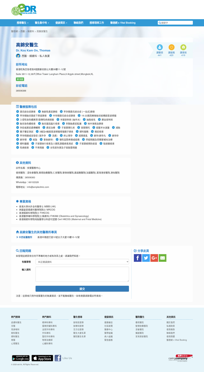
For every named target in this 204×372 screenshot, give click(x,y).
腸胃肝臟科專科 (49, 325)
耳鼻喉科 (15, 329)
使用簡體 (171, 336)
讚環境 (183, 54)
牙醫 (13, 325)
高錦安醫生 (42, 31)
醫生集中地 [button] (41, 22)
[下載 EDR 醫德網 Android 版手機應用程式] (21, 357)
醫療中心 (108, 329)
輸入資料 (26, 269)
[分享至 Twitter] (146, 258)
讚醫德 (159, 54)
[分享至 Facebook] (138, 258)
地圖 (21, 79)
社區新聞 (108, 325)
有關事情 (26, 261)
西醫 (22, 31)
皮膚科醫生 (16, 322)
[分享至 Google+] (154, 258)
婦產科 (30, 31)
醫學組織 (108, 332)
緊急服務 (108, 339)
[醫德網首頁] (24, 9)
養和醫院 (139, 322)
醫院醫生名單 (79, 336)
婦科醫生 (15, 336)
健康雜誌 (108, 322)
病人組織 (108, 336)
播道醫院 (139, 332)
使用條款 (171, 329)
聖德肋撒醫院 (141, 325)
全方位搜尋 (78, 329)
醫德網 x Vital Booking (122, 22)
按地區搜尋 (78, 322)
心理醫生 (15, 343)
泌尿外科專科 (48, 329)
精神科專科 (47, 322)
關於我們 (171, 322)
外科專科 (46, 332)
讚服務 (171, 54)
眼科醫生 (15, 332)
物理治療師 (47, 339)
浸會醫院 (139, 329)
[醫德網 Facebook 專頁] (63, 357)
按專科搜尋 (78, 325)
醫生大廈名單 (79, 332)
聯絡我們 (78, 22)
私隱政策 (171, 325)
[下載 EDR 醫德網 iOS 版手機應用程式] (42, 357)
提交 (82, 289)
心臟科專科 (47, 343)
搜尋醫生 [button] (22, 22)
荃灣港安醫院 (141, 336)
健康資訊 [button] (60, 22)
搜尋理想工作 (97, 22)
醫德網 (14, 31)
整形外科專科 (48, 336)
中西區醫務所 (25, 237)
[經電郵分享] (162, 258)
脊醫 (13, 339)
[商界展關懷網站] (181, 358)
